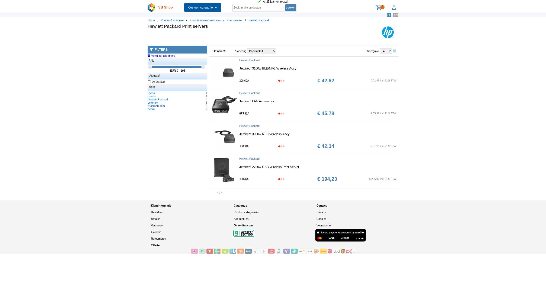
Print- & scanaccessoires (205, 20)
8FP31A (244, 113)
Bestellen (157, 212)
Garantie (156, 232)
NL (389, 14)
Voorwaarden (324, 225)
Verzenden (157, 225)
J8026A (244, 179)
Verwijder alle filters (162, 55)
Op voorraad (158, 82)
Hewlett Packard (258, 20)
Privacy (321, 212)
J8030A (244, 146)
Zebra (151, 109)
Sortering (240, 51)
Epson (151, 96)
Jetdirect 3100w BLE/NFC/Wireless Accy (267, 68)
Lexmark (153, 102)
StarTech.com (156, 105)
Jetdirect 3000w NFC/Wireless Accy (264, 134)
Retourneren (158, 238)
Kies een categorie (201, 7)
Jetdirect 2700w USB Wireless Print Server (269, 167)
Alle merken (241, 218)
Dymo (151, 93)
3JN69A (244, 80)
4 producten (219, 50)
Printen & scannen (172, 20)
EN (396, 14)
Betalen (155, 218)
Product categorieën (246, 212)
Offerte (155, 245)
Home (151, 20)
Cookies (322, 218)
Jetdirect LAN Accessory (256, 101)
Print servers (235, 20)
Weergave (372, 51)
